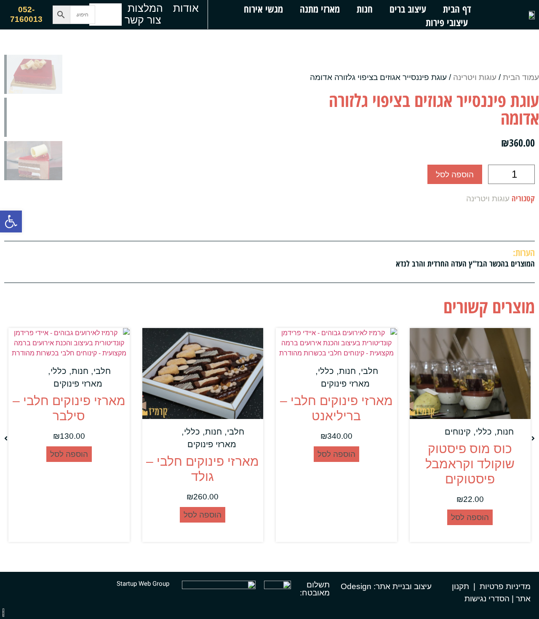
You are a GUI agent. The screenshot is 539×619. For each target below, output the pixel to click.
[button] (11, 221)
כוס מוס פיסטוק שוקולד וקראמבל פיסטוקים (470, 464)
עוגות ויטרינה (474, 77)
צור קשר (143, 20)
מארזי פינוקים (345, 383)
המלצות (145, 8)
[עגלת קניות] (105, 14)
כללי (484, 431)
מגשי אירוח (263, 9)
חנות (365, 9)
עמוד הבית (521, 77)
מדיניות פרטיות (505, 586)
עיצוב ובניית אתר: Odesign (386, 586)
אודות (186, 8)
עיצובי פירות (447, 22)
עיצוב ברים (408, 9)
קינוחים (458, 431)
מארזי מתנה (320, 9)
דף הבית (457, 9)
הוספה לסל (455, 174)
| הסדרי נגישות (489, 598)
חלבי (369, 371)
